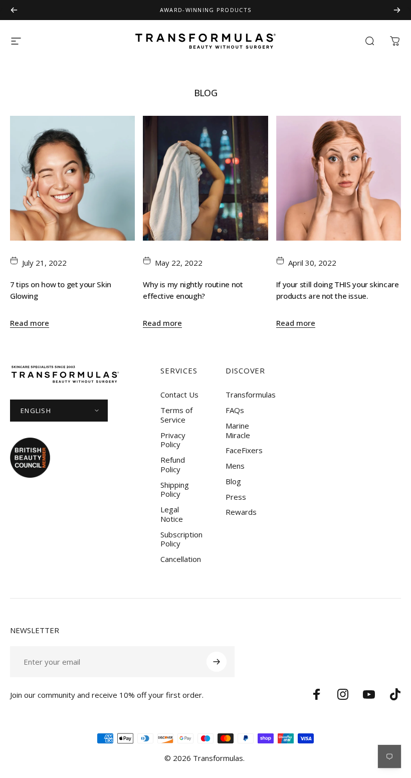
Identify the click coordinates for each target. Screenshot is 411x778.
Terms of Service (176, 415)
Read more (29, 323)
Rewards (241, 512)
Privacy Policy (172, 440)
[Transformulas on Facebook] (317, 694)
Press (236, 497)
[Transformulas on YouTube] (369, 694)
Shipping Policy (174, 489)
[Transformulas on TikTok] (395, 694)
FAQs (235, 410)
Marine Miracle (238, 430)
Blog (233, 481)
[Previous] (14, 10)
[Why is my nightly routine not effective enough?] (205, 178)
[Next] (397, 10)
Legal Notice (171, 514)
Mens (235, 466)
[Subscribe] (217, 662)
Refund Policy (172, 464)
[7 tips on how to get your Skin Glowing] (72, 178)
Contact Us (179, 395)
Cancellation (180, 559)
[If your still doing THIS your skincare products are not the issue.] (338, 178)
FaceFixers (244, 450)
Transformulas (251, 395)
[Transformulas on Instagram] (343, 694)
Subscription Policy (181, 539)
